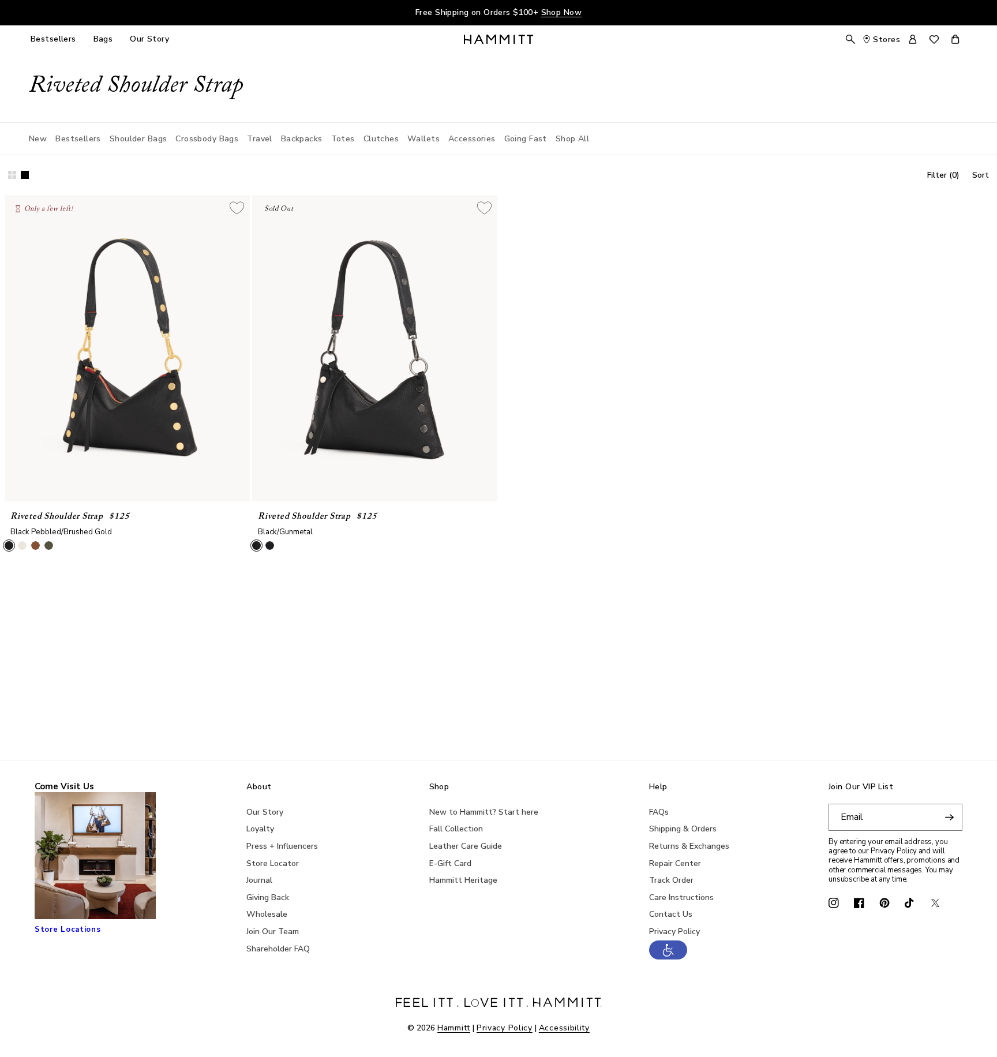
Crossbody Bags (206, 138)
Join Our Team (272, 931)
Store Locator (272, 863)
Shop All (572, 138)
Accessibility (564, 1027)
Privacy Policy (674, 931)
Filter (943, 175)
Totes (343, 138)
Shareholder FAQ (278, 948)
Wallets (423, 138)
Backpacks (302, 138)
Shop (439, 787)
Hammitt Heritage (463, 880)
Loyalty (260, 828)
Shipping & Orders (683, 828)
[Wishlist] (934, 39)
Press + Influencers (282, 846)
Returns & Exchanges (689, 846)
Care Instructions (681, 897)
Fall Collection (456, 828)
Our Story (264, 812)
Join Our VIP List (861, 787)
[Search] (850, 39)
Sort (980, 175)
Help (658, 787)
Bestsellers (78, 138)
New (38, 138)
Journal (259, 880)
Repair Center (675, 863)
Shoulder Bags (138, 138)
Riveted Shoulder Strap (56, 516)
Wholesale (266, 914)
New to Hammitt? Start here (483, 812)
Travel (259, 138)
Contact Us (670, 914)
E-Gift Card (450, 863)
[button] (668, 956)
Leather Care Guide (465, 846)
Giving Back (267, 897)
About (258, 787)
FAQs (659, 812)
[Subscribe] (949, 817)
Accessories (472, 138)
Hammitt (453, 1027)
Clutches (381, 138)
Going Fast (525, 138)
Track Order (671, 880)
